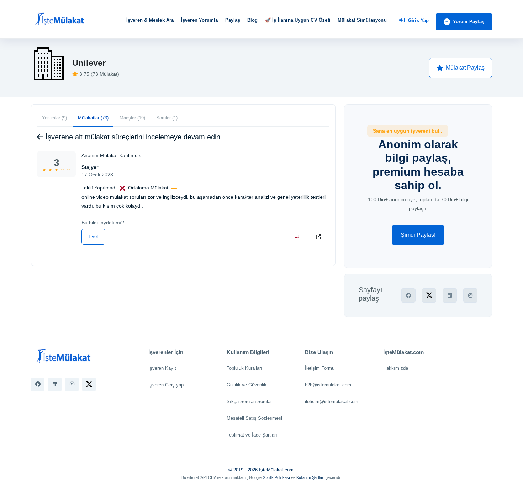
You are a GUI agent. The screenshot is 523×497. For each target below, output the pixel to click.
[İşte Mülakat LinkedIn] (55, 384)
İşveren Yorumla (199, 20)
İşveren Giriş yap (166, 385)
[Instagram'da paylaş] (470, 295)
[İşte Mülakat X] (89, 384)
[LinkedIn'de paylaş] (450, 295)
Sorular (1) (167, 118)
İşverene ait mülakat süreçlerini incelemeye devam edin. (132, 137)
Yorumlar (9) (54, 118)
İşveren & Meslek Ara (150, 20)
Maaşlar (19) (132, 118)
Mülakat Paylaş (465, 68)
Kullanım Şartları (310, 477)
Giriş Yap (418, 20)
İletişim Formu (319, 368)
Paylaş (232, 20)
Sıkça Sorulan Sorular (249, 401)
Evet (93, 236)
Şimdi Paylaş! (418, 235)
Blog (252, 20)
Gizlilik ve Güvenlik (246, 385)
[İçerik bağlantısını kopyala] (320, 236)
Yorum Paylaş (468, 21)
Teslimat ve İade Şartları (252, 435)
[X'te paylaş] (429, 295)
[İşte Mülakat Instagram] (72, 384)
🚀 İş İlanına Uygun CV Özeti (298, 20)
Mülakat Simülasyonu (362, 20)
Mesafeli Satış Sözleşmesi (254, 418)
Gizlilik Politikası (276, 477)
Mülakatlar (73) (93, 118)
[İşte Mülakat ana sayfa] (59, 19)
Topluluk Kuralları (244, 368)
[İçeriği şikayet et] (298, 236)
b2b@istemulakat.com (328, 385)
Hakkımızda (395, 368)
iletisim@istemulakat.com (331, 401)
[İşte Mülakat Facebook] (37, 384)
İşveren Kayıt (162, 368)
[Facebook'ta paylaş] (408, 295)
